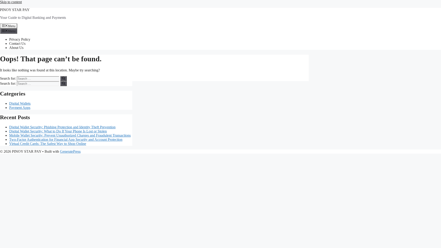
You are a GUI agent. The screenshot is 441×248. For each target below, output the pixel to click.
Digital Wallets (20, 103)
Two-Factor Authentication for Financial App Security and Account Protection (65, 139)
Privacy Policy (19, 39)
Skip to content (11, 2)
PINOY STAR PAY (15, 10)
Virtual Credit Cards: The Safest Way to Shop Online (47, 144)
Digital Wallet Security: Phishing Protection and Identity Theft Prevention (62, 127)
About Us (16, 48)
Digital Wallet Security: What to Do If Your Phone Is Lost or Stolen (58, 131)
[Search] (63, 78)
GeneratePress (70, 151)
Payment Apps (19, 108)
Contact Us (17, 43)
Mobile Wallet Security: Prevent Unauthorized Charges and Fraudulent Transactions (70, 135)
